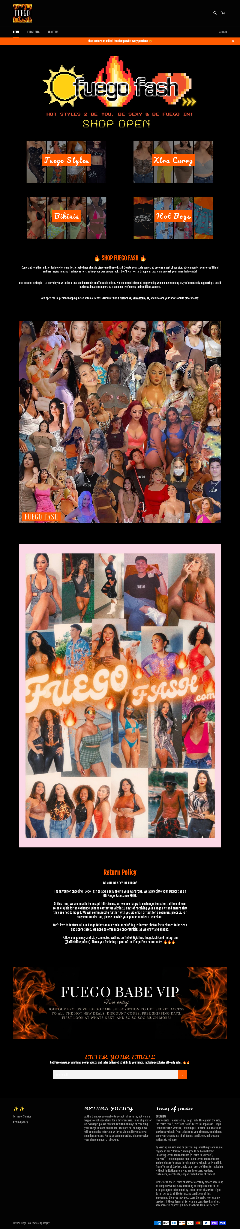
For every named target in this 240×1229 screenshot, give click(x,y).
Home (16, 32)
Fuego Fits (33, 32)
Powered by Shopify (41, 1223)
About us (53, 32)
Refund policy (20, 1122)
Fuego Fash (26, 1223)
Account (223, 31)
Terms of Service (22, 1116)
